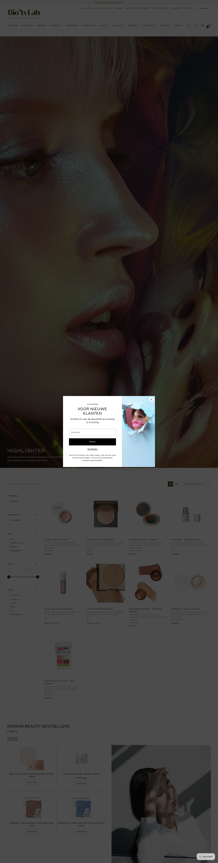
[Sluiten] (151, 399)
